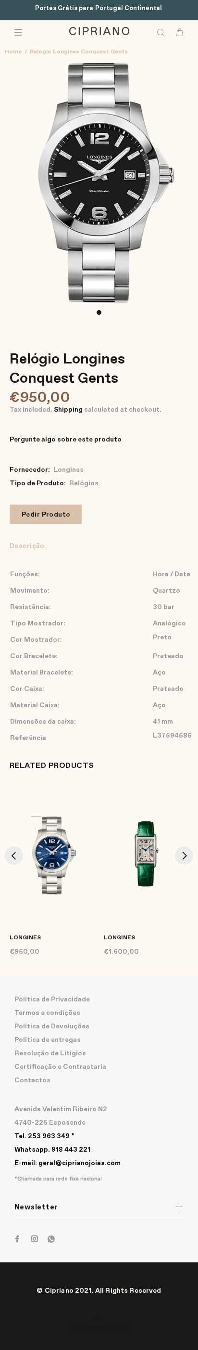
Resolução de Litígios (50, 1053)
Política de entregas (47, 1040)
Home (13, 52)
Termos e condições (47, 1013)
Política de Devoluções (51, 1026)
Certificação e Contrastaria (60, 1067)
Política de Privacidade (52, 999)
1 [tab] (99, 312)
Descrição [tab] (27, 546)
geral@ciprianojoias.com (67, 1163)
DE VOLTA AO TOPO (99, 1329)
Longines (68, 470)
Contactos (32, 1080)
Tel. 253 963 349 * (44, 1136)
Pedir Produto (46, 514)
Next (184, 855)
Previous (14, 855)
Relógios (84, 483)
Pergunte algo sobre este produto (66, 439)
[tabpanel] (99, 182)
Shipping (68, 409)
